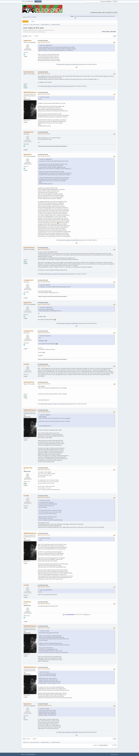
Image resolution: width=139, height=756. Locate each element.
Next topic (113, 31)
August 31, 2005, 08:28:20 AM (44, 668)
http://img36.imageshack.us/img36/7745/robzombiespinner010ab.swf (56, 86)
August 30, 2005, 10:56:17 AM (44, 535)
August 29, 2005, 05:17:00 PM (44, 94)
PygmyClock (27, 40)
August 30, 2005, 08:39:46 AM (44, 411)
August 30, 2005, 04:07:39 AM (44, 383)
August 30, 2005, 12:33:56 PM (44, 627)
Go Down (25, 36)
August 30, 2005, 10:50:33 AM (44, 497)
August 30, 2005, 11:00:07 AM (44, 586)
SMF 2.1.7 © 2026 (24, 754)
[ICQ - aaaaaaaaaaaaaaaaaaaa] (24, 483)
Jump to (95, 745)
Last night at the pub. (43, 40)
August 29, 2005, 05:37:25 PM (44, 156)
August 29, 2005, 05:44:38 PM (44, 249)
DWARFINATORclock (30, 92)
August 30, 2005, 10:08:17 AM (44, 469)
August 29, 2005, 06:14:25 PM (44, 332)
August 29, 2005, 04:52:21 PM (44, 42)
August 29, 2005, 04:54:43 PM (44, 73)
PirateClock (27, 602)
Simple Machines (32, 754)
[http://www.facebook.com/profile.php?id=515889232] (24, 148)
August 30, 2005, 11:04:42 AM (44, 603)
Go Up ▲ (116, 754)
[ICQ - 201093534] (24, 86)
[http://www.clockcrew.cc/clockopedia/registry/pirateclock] (24, 619)
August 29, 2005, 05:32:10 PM (44, 133)
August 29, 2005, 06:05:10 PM (44, 281)
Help (112, 754)
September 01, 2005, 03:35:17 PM (45, 705)
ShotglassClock (28, 132)
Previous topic (105, 31)
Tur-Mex (26, 364)
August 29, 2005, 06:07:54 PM (44, 304)
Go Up (24, 738)
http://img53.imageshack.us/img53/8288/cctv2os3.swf (71, 64)
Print (114, 36)
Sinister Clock (28, 468)
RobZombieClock (29, 72)
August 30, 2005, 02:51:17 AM (44, 365)
